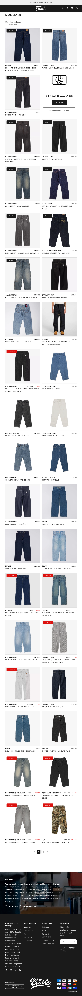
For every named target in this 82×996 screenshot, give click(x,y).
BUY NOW (59, 103)
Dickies (45, 339)
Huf (43, 840)
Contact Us (28, 931)
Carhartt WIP (48, 65)
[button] (4, 8)
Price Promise (48, 944)
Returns (45, 931)
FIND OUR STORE (30, 906)
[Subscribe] (74, 941)
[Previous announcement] (13, 2)
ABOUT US (13, 906)
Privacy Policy (48, 940)
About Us (27, 927)
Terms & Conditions (46, 935)
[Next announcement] (69, 2)
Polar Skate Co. (49, 386)
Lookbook (28, 941)
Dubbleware (47, 204)
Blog (25, 934)
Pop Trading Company (51, 251)
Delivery (45, 927)
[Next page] (47, 852)
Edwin (8, 65)
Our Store (28, 937)
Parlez (8, 748)
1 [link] (38, 852)
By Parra (9, 339)
